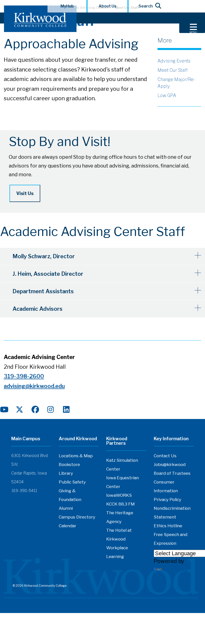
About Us (107, 6)
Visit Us (25, 193)
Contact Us (165, 455)
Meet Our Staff (173, 70)
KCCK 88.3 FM (120, 504)
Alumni (66, 508)
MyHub (67, 6)
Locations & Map (76, 455)
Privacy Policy (167, 499)
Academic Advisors (37, 309)
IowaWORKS (119, 495)
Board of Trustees (172, 473)
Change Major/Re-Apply (176, 83)
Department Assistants (43, 291)
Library (66, 473)
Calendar (67, 525)
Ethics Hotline (168, 525)
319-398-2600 (24, 376)
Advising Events (174, 61)
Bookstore (69, 464)
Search (145, 6)
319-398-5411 (24, 490)
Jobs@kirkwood (170, 464)
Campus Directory (77, 517)
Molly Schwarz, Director (43, 256)
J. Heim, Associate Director (47, 273)
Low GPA (167, 95)
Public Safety (72, 482)
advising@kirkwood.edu (34, 386)
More (165, 41)
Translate (175, 569)
